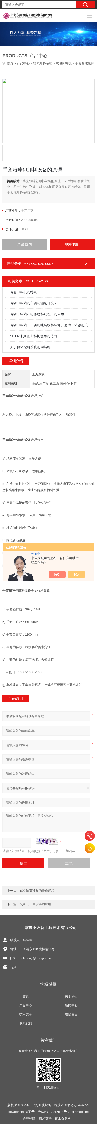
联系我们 (72, 244)
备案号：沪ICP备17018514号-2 (47, 1111)
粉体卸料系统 (42, 63)
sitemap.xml (80, 1111)
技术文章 (25, 1014)
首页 (10, 63)
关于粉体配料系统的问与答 (30, 347)
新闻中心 (71, 1005)
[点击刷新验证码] (47, 841)
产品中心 (23, 63)
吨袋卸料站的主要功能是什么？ (33, 303)
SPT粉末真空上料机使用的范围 (33, 336)
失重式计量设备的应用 (35, 904)
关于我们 (71, 996)
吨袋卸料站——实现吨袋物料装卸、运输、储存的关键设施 (51, 325)
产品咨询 (24, 244)
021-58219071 (90, 836)
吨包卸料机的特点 (23, 292)
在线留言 (71, 1014)
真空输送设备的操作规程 (37, 890)
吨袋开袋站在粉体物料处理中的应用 (37, 314)
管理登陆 (29, 1118)
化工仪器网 (63, 1118)
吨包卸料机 (64, 63)
